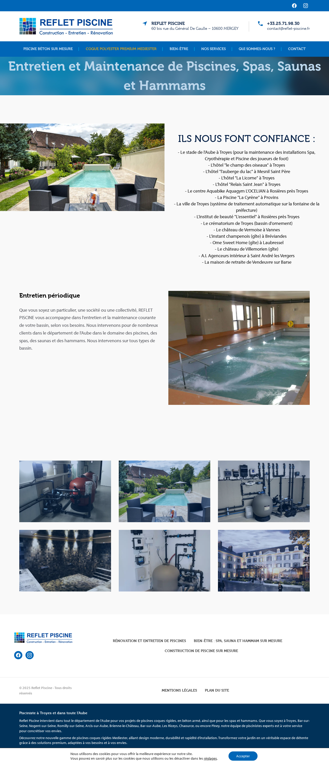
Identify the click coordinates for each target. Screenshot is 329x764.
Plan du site (217, 690)
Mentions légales (179, 690)
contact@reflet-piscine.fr (288, 28)
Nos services (213, 49)
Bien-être (179, 49)
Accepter (243, 756)
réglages (210, 758)
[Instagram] (305, 6)
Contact (297, 49)
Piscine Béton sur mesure (48, 49)
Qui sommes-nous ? (257, 49)
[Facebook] (294, 6)
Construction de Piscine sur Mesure (201, 650)
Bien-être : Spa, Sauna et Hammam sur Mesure (238, 640)
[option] (164, 526)
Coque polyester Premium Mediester (121, 49)
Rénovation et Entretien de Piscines (149, 640)
